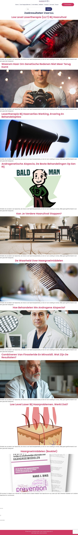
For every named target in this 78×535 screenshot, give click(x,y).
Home (17, 4)
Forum (56, 4)
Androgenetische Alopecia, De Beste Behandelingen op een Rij (39, 165)
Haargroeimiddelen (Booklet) (39, 451)
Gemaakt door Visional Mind (39, 533)
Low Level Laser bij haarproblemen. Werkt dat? (39, 404)
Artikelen (41, 4)
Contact (46, 4)
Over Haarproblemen (25, 4)
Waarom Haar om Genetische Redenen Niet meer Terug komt (36, 65)
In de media (35, 4)
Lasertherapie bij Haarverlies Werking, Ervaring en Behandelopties (33, 115)
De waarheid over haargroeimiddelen (39, 260)
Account (52, 4)
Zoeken (49, 9)
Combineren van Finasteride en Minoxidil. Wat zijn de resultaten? (35, 356)
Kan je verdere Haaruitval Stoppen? (39, 213)
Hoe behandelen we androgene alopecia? (39, 307)
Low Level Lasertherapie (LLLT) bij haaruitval (39, 17)
